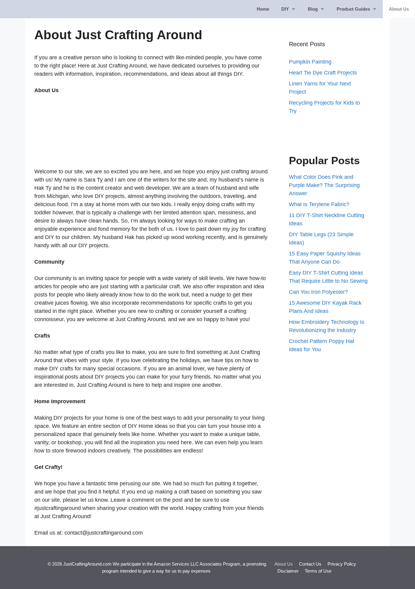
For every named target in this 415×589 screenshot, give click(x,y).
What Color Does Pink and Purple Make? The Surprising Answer (324, 185)
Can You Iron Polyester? (318, 292)
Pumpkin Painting (310, 62)
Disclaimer (288, 570)
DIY (285, 9)
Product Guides (353, 9)
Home (263, 9)
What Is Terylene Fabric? (319, 204)
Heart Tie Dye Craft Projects (323, 73)
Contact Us (310, 563)
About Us (399, 9)
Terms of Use (318, 570)
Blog (313, 9)
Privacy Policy (342, 563)
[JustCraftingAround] (22, 9)
